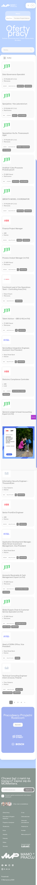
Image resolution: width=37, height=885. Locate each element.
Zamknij (33, 417)
